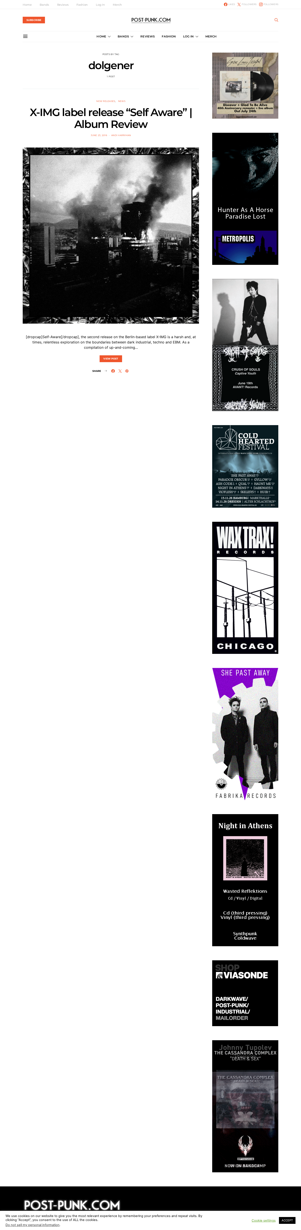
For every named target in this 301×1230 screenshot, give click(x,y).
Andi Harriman (121, 135)
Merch (117, 4)
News (121, 101)
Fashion (82, 4)
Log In (100, 4)
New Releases (105, 101)
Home (27, 4)
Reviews (63, 4)
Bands (44, 4)
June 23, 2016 (99, 135)
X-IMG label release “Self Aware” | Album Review (111, 118)
